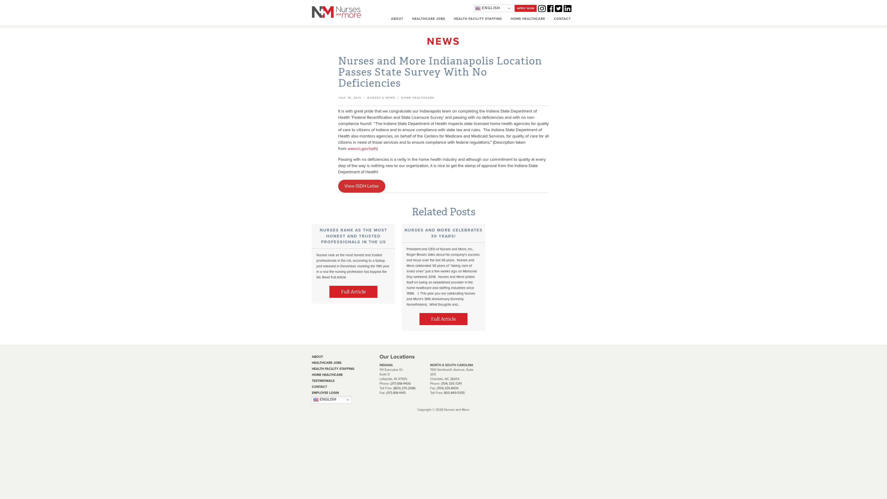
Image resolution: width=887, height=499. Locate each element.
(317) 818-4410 (396, 393)
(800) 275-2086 (404, 388)
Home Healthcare (528, 19)
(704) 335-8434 (448, 388)
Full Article (353, 292)
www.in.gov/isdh (362, 148)
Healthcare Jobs (428, 19)
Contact (562, 19)
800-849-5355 (454, 393)
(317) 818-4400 (400, 384)
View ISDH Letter (361, 186)
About (397, 19)
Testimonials (323, 381)
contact (319, 387)
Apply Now (525, 8)
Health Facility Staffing (478, 19)
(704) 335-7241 (451, 384)
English (490, 8)
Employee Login (325, 393)
